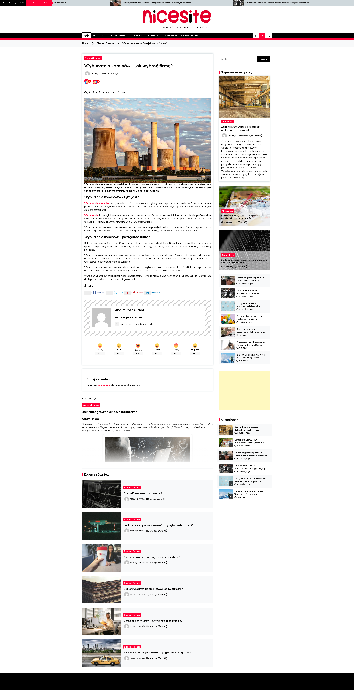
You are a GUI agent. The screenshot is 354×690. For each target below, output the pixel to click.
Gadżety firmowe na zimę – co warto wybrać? (151, 557)
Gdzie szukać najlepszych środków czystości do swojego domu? (249, 318)
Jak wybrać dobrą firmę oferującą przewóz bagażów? (157, 652)
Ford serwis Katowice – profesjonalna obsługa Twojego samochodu (155, 3)
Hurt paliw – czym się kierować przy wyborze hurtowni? (158, 525)
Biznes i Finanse (119, 36)
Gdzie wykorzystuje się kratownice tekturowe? (153, 588)
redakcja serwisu (128, 317)
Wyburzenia (91, 215)
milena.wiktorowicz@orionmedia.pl (138, 324)
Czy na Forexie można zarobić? (142, 493)
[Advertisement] (244, 390)
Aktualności (99, 36)
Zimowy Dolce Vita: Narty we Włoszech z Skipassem (250, 356)
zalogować (104, 385)
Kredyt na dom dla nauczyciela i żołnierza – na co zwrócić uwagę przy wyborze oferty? (250, 331)
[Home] (86, 35)
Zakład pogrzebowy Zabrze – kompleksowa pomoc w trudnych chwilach (251, 279)
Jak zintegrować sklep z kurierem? (109, 412)
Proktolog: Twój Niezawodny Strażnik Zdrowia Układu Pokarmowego (250, 343)
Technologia (170, 36)
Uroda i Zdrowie (189, 36)
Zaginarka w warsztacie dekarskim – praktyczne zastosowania (241, 128)
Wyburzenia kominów (96, 203)
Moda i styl (153, 36)
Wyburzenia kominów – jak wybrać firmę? (128, 65)
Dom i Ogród (137, 36)
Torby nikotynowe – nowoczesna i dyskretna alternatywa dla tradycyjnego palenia (285, 3)
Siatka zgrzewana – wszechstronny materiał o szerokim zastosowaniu (244, 261)
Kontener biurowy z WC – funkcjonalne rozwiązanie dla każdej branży (240, 217)
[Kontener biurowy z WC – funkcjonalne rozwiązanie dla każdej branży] (244, 206)
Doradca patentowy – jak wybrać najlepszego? (152, 620)
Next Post (87, 398)
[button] (256, 35)
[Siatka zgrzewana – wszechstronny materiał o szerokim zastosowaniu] (244, 250)
